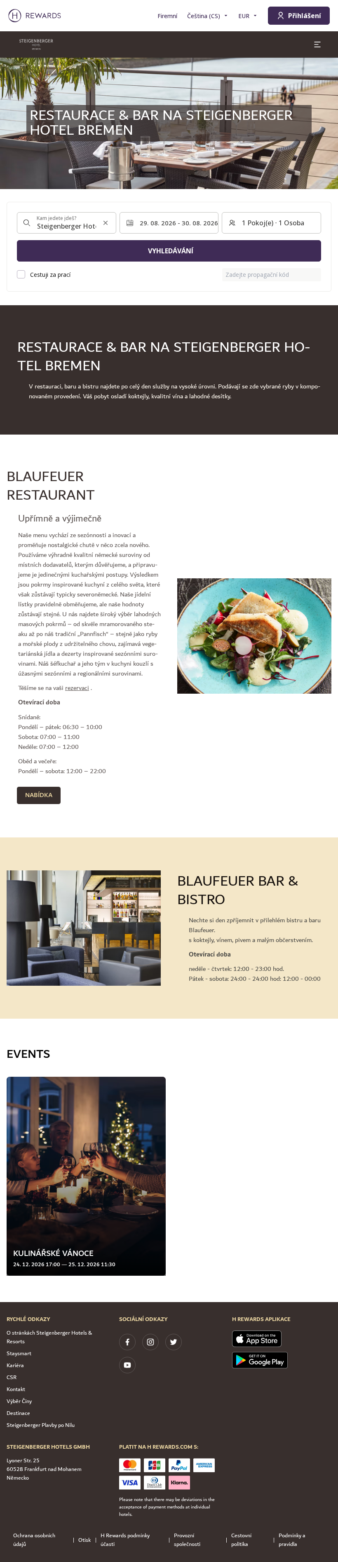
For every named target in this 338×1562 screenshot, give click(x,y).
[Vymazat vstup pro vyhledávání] (105, 223)
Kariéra (15, 1365)
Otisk (84, 1540)
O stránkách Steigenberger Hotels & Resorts (49, 1337)
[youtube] (127, 1365)
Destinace (18, 1413)
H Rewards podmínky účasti (125, 1540)
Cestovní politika (241, 1540)
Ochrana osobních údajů (34, 1540)
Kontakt (16, 1389)
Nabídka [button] (38, 795)
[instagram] (150, 1342)
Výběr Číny (19, 1401)
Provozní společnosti (187, 1540)
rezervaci (77, 688)
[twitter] (173, 1342)
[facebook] (127, 1342)
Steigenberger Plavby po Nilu (41, 1425)
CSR (11, 1377)
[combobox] (66, 223)
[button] (86, 1176)
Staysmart (19, 1354)
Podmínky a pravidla (292, 1540)
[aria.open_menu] (317, 44)
